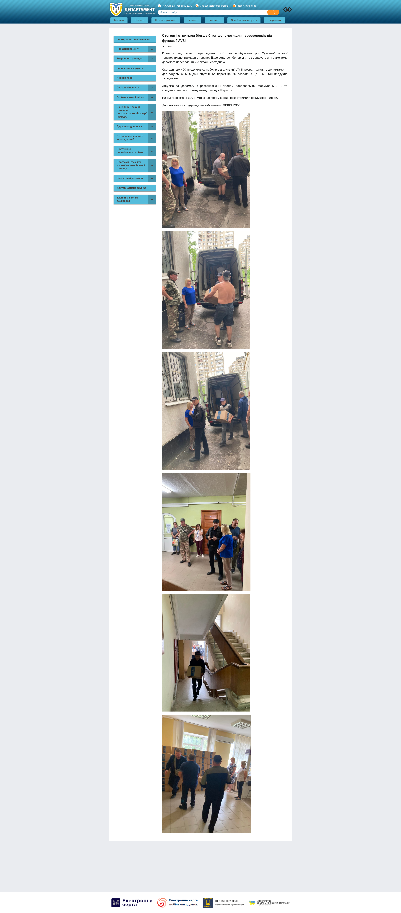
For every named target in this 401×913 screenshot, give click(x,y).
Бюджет (193, 20)
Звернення (274, 20)
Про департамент (166, 20)
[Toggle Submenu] (152, 49)
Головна (119, 20)
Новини (139, 20)
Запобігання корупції (244, 20)
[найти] (273, 12)
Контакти (214, 20)
